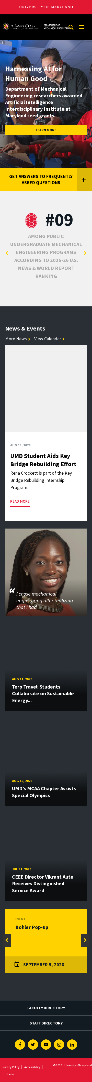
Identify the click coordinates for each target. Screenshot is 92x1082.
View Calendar (47, 339)
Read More (20, 501)
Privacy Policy (11, 1067)
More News (16, 339)
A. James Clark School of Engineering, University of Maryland (37, 19)
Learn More (46, 130)
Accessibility (32, 1067)
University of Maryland (46, 7)
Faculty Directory (46, 1007)
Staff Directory (46, 1022)
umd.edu (8, 1074)
